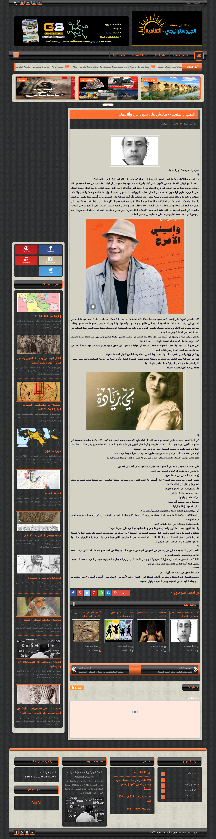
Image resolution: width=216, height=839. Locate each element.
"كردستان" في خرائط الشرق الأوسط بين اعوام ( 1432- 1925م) (41, 407)
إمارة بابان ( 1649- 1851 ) (48, 316)
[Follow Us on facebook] (16, 832)
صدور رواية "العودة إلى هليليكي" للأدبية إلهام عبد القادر (96, 66)
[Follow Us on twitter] (32, 832)
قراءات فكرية (139, 55)
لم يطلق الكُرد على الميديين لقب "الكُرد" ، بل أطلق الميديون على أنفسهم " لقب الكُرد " (39, 711)
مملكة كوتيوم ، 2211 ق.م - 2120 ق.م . (41, 535)
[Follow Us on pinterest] (21, 832)
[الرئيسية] (199, 56)
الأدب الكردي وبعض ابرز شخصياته (44, 577)
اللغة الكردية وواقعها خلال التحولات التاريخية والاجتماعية (39, 664)
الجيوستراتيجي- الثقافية (167, 832)
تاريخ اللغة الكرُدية (52, 451)
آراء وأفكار (159, 55)
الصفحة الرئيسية (193, 3)
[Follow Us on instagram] (27, 832)
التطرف (192, 778)
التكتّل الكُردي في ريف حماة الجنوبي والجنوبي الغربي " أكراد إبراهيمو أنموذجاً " (39, 360)
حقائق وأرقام (180, 55)
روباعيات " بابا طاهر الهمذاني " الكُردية (42, 620)
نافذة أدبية (191, 796)
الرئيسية (175, 124)
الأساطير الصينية (53, 493)
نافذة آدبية (119, 55)
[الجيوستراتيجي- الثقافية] (167, 45)
